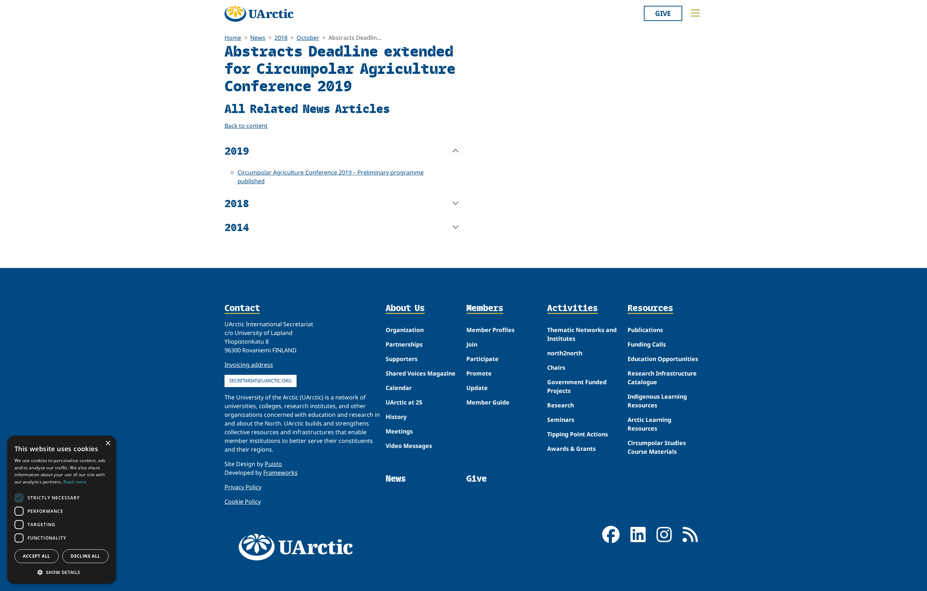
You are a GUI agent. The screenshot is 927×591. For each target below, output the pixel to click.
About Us (405, 308)
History (396, 417)
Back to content (246, 126)
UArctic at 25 (404, 402)
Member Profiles (490, 330)
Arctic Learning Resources (649, 424)
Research (560, 405)
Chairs (556, 368)
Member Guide (487, 402)
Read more (75, 482)
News (257, 38)
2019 (237, 150)
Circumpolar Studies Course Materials (657, 447)
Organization (405, 330)
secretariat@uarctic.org (260, 380)
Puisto (273, 464)
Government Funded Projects (577, 386)
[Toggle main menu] (695, 13)
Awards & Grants (571, 449)
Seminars (560, 420)
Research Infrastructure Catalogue (662, 377)
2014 (237, 227)
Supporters (402, 359)
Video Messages (409, 446)
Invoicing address (249, 365)
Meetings (399, 431)
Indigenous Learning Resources (657, 401)
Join (471, 344)
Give (663, 13)
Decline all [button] (85, 556)
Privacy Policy (243, 487)
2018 (281, 38)
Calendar (399, 388)
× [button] (107, 443)
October (308, 38)
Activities (572, 308)
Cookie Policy (243, 502)
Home (233, 38)
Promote (479, 373)
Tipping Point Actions (577, 434)
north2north (564, 353)
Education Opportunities (663, 359)
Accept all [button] (36, 556)
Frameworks (280, 473)
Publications (645, 330)
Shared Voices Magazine (421, 373)
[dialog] (61, 510)
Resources (650, 308)
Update (477, 388)
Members (484, 308)
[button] (61, 572)
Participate (482, 359)
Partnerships (404, 344)
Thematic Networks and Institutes (582, 334)
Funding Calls (647, 344)
